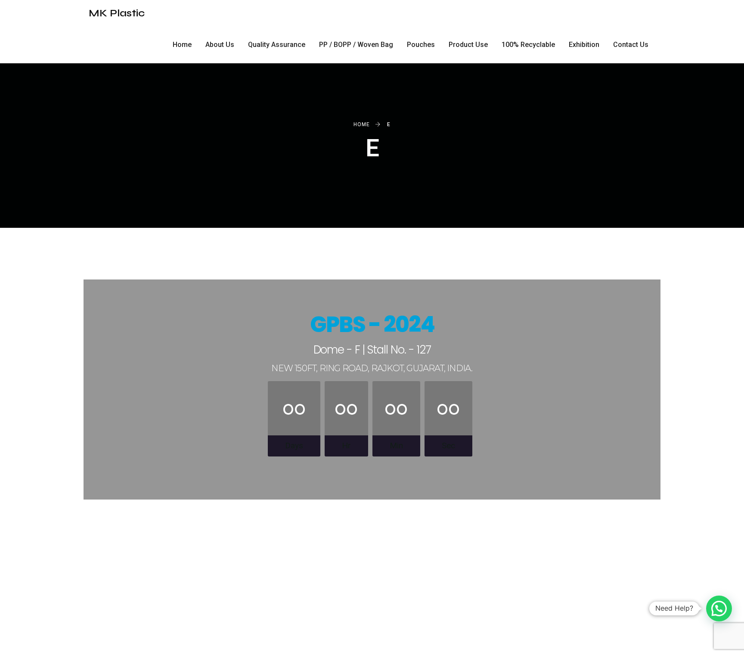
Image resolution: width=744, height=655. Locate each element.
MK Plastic (117, 13)
